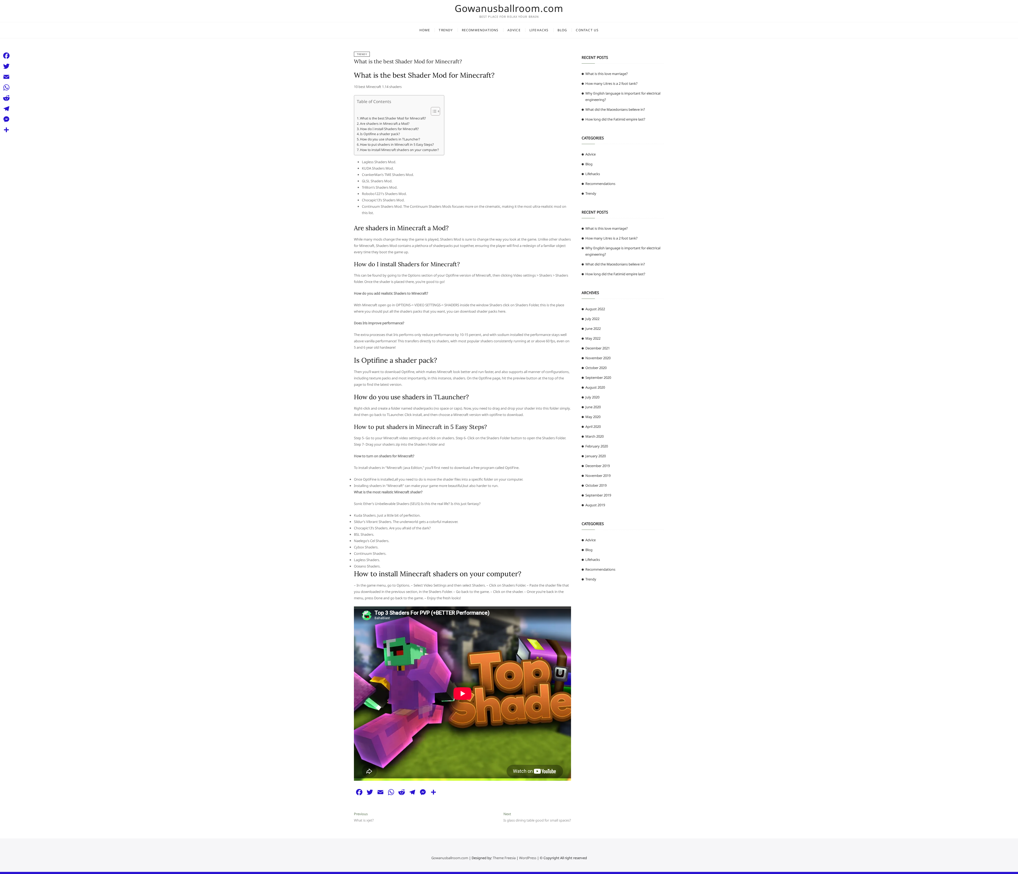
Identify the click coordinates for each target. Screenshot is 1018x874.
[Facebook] (6, 55)
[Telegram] (6, 108)
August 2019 (595, 505)
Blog (562, 30)
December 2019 (597, 465)
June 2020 (593, 407)
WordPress (527, 857)
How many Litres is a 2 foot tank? (611, 83)
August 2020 (595, 387)
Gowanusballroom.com (509, 8)
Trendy (446, 30)
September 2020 (598, 377)
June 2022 (593, 328)
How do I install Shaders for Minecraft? (389, 129)
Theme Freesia (504, 857)
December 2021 (597, 348)
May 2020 (592, 416)
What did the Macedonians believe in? (615, 109)
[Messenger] (6, 119)
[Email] (6, 77)
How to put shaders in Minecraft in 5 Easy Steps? (397, 144)
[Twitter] (6, 66)
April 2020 (593, 426)
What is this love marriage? (606, 73)
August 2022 (595, 309)
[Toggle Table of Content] (433, 111)
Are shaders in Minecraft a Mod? (384, 123)
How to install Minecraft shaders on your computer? (399, 150)
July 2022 (592, 318)
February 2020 (596, 446)
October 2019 (596, 485)
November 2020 (598, 358)
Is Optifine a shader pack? (380, 134)
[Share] (6, 130)
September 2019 (598, 495)
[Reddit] (6, 98)
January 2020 (595, 456)
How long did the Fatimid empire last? (615, 119)
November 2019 (598, 475)
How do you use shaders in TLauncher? (390, 139)
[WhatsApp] (6, 87)
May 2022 (592, 338)
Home (424, 30)
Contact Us (587, 30)
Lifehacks (539, 30)
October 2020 (596, 367)
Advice (514, 30)
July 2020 (592, 397)
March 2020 (594, 436)
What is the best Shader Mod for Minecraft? (408, 61)
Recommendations (480, 30)
